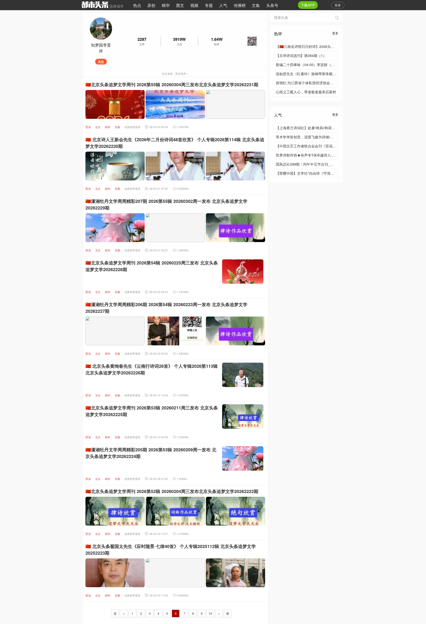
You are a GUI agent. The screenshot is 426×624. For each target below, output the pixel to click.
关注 (101, 61)
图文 (180, 5)
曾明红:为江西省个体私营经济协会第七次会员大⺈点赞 (319, 82)
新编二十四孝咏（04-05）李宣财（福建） (309, 64)
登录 (338, 5)
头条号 (272, 5)
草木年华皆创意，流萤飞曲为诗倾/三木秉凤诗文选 (315, 136)
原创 (151, 5)
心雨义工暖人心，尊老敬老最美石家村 (306, 91)
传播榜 (240, 5)
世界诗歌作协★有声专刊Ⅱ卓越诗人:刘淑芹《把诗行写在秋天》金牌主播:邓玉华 (338, 155)
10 (210, 613)
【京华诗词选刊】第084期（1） (301, 55)
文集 (256, 5)
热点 (137, 5)
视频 (194, 5)
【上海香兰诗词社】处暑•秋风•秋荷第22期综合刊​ (314, 127)
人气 (223, 5)
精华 (166, 5)
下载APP (308, 5)
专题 (209, 5)
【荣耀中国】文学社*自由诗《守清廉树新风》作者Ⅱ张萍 (320, 173)
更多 (335, 33)
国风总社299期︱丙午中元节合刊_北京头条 (310, 164)
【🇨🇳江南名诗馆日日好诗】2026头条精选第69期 (314, 46)
